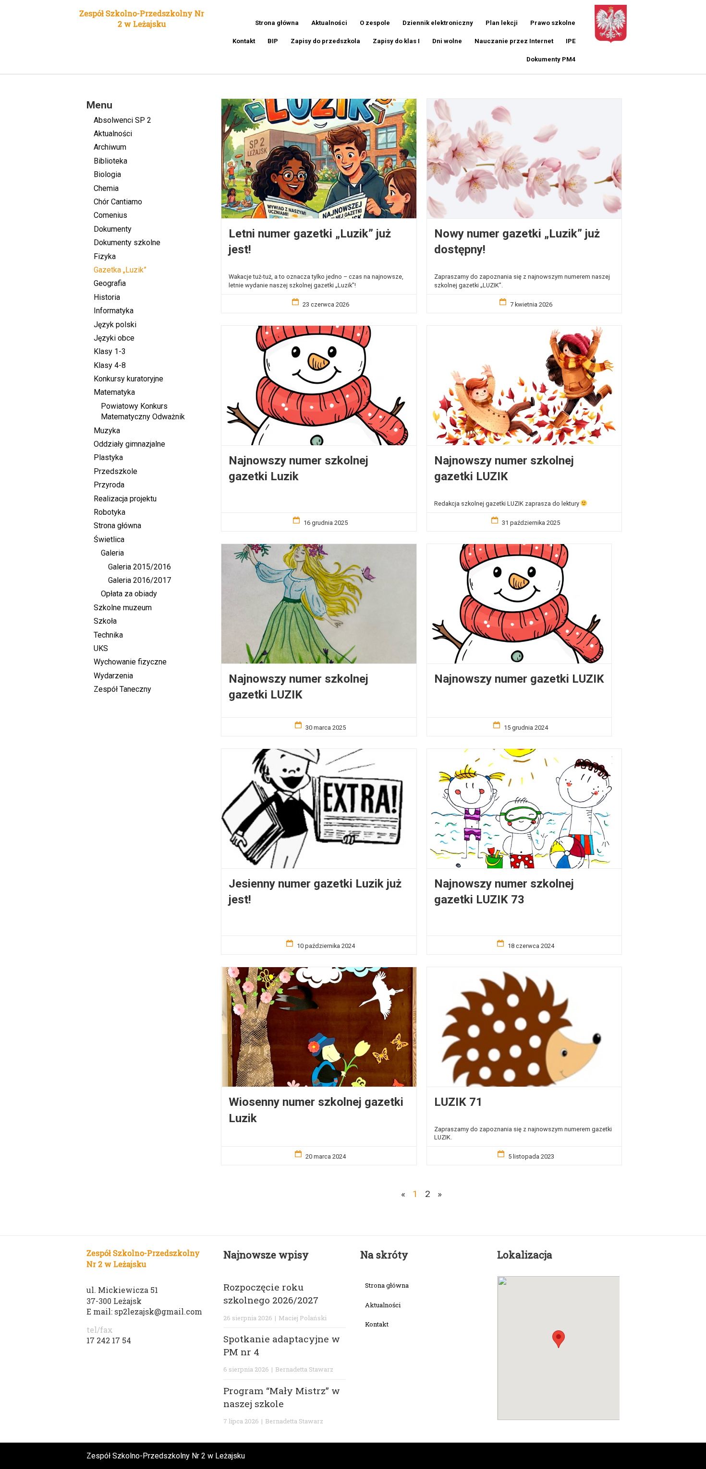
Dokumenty (113, 229)
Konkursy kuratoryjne (128, 378)
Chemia (106, 188)
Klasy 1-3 (110, 351)
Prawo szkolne (552, 22)
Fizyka (105, 256)
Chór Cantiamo (118, 201)
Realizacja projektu (125, 498)
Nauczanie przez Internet (514, 41)
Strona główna (277, 22)
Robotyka (109, 512)
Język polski (115, 324)
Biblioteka (110, 161)
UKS (101, 648)
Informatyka (114, 310)
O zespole (375, 22)
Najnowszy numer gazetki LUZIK (519, 679)
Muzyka (107, 430)
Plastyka (108, 457)
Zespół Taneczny (122, 689)
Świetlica (109, 539)
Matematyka (114, 392)
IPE (570, 41)
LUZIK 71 (458, 1102)
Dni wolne (447, 41)
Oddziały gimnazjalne (129, 444)
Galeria (112, 552)
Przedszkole (115, 471)
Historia (107, 297)
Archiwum (110, 147)
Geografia (110, 283)
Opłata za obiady (129, 593)
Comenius (110, 215)
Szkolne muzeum (123, 607)
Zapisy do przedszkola (325, 41)
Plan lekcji (502, 22)
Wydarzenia (113, 675)
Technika (108, 635)
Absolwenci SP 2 (122, 120)
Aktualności (329, 22)
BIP (273, 41)
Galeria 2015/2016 (139, 566)
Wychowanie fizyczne (130, 661)
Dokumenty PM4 (550, 59)
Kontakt (243, 41)
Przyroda (109, 484)
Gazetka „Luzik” (120, 269)
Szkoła (105, 621)
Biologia (107, 174)
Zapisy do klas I (396, 41)
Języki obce (114, 338)
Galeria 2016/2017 (139, 580)
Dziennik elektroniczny (437, 22)
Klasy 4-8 (110, 365)
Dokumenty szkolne (127, 242)
